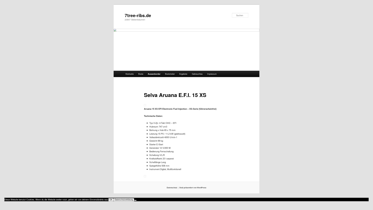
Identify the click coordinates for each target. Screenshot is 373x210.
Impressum (212, 73)
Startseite (129, 73)
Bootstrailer (170, 73)
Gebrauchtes (197, 73)
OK (111, 200)
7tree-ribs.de (138, 15)
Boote (140, 73)
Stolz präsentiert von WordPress (192, 187)
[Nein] (135, 200)
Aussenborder (154, 73)
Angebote (183, 73)
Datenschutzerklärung (124, 200)
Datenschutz (172, 187)
